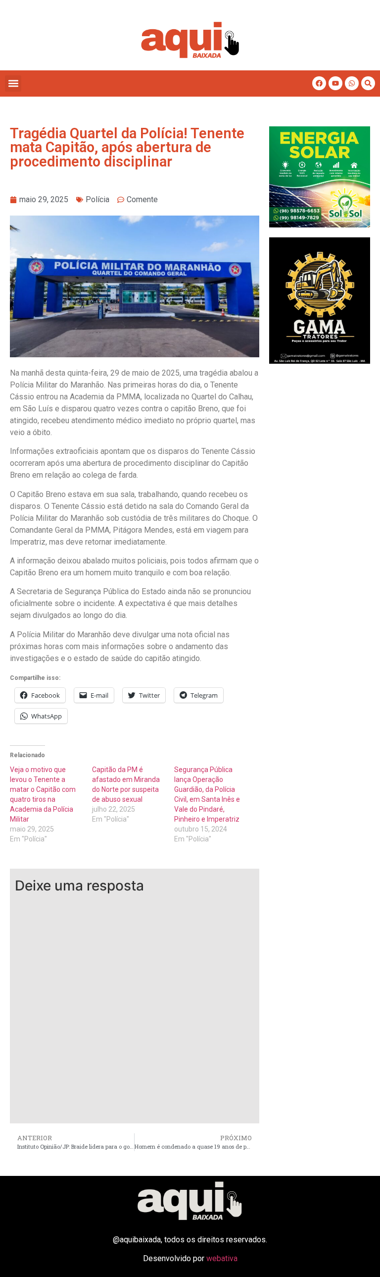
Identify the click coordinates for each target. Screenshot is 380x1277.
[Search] (368, 83)
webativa (222, 1258)
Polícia (97, 199)
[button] (13, 83)
